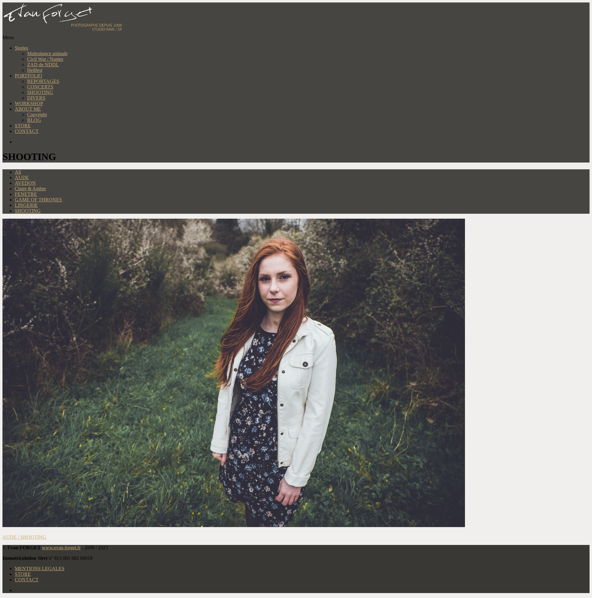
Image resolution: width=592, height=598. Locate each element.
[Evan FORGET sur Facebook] (302, 142)
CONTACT (27, 131)
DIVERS (36, 98)
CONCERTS (40, 86)
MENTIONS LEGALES (39, 568)
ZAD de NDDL (43, 64)
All (18, 172)
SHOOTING (40, 92)
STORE (23, 125)
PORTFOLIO (28, 75)
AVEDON (25, 183)
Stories (21, 48)
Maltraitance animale (47, 53)
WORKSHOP (29, 103)
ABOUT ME (28, 109)
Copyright (37, 114)
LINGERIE (26, 205)
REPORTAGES (43, 81)
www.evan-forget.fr (61, 547)
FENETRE (26, 194)
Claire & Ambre (30, 188)
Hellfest (34, 70)
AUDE (22, 177)
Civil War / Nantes (45, 59)
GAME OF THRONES (38, 199)
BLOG (34, 120)
